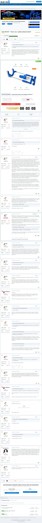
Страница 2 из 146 (21, 39)
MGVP (28, 99)
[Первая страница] (2, 39)
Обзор (10, 4)
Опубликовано (16, 42)
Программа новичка (19, 239)
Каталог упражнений (25, 239)
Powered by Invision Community (21, 521)
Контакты (20, 4)
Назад (4, 39)
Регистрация (39, 1)
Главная (2, 4)
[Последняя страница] (17, 39)
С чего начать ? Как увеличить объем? (6, 507)
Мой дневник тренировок (6, 168)
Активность (6, 4)
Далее (15, 39)
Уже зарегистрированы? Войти (30, 1)
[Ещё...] (39, 42)
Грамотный (14, 239)
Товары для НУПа (15, 4)
